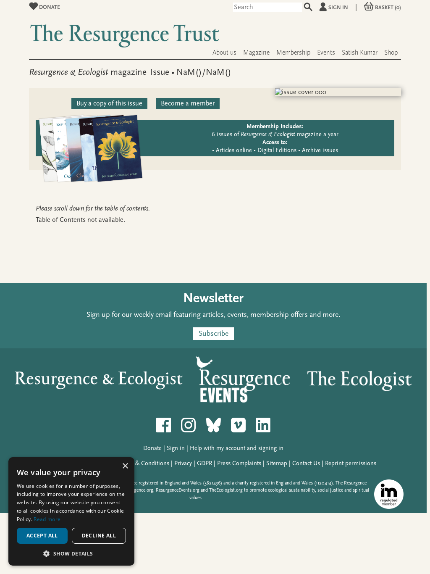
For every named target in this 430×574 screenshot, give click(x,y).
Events (326, 52)
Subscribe (213, 333)
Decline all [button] (99, 535)
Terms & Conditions (143, 463)
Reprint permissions (350, 463)
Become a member (188, 103)
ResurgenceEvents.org (177, 490)
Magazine (256, 52)
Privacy (183, 463)
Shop (391, 52)
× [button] (125, 466)
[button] (71, 553)
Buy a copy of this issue (109, 103)
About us (224, 52)
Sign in (338, 7)
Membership (293, 52)
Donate (49, 7)
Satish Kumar (360, 52)
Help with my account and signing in (236, 448)
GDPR (204, 463)
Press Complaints (239, 463)
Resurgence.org (138, 490)
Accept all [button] (42, 535)
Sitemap (276, 463)
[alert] (71, 511)
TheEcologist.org (226, 490)
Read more (47, 519)
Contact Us (306, 463)
